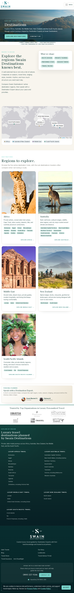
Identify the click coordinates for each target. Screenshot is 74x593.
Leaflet (63, 138)
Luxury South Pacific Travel (19, 509)
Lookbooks (41, 553)
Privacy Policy (32, 589)
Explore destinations (16, 36)
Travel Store (5, 556)
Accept (66, 587)
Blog (2, 553)
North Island (47, 495)
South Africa (12, 472)
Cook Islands (11, 513)
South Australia (49, 467)
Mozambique (12, 464)
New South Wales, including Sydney (55, 458)
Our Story (41, 549)
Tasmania (47, 469)
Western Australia (50, 475)
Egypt (10, 458)
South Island (47, 498)
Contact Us (35, 36)
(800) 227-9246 (30, 574)
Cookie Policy (46, 589)
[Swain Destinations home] (37, 534)
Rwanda (10, 469)
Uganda (10, 478)
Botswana (11, 455)
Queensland (48, 464)
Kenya (10, 461)
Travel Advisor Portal (44, 556)
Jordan (9, 495)
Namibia (10, 467)
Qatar (9, 498)
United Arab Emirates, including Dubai (18, 501)
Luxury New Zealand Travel (55, 492)
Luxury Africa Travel (17, 451)
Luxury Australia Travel (55, 451)
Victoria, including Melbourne (53, 472)
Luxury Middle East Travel (18, 492)
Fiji (7, 516)
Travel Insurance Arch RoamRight (12, 559)
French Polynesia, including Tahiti (17, 519)
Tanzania (11, 475)
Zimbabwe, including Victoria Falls (18, 484)
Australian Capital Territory (53, 455)
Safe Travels (5, 549)
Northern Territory (50, 461)
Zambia (10, 481)
